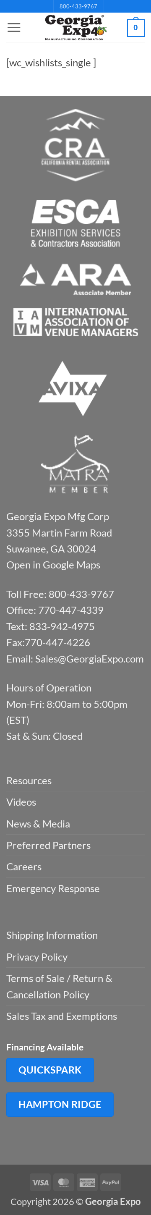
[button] (13, 27)
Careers (24, 866)
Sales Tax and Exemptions (61, 1016)
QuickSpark (50, 1070)
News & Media (38, 823)
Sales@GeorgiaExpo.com (89, 658)
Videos (21, 802)
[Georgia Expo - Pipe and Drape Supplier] (75, 27)
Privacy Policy (37, 957)
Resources (29, 780)
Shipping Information (52, 935)
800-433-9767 (78, 6)
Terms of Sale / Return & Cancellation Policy (59, 986)
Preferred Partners (48, 845)
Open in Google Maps (53, 564)
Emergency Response (53, 888)
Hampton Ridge (60, 1104)
